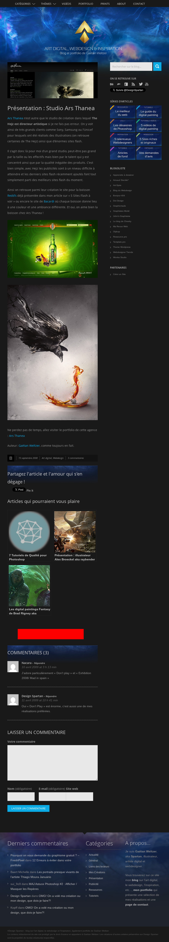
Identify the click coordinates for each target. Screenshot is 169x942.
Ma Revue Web (120, 226)
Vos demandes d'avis (150, 154)
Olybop (116, 231)
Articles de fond (124, 154)
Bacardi (49, 201)
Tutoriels (94, 895)
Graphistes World (121, 211)
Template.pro (119, 242)
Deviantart (119, 84)
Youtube (147, 84)
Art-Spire (117, 185)
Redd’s (11, 196)
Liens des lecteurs (99, 866)
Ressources (95, 889)
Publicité (94, 884)
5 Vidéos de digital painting (150, 126)
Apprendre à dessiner (123, 175)
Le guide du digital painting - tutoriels (150, 112)
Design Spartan (32, 696)
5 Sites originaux (150, 140)
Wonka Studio (120, 257)
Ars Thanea (15, 118)
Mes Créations (97, 872)
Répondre (39, 663)
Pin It (30, 490)
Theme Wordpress (121, 247)
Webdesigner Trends (123, 252)
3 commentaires (76, 457)
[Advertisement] (51, 634)
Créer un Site (119, 274)
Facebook (126, 84)
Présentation (96, 878)
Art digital (47, 457)
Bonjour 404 (119, 195)
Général (93, 860)
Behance (112, 84)
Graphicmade (119, 206)
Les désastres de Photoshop (124, 126)
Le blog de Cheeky (122, 221)
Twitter (141, 84)
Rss (134, 84)
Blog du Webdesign (122, 190)
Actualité (94, 854)
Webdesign (58, 457)
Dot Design (118, 201)
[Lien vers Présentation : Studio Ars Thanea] (52, 80)
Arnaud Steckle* (121, 180)
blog (135, 880)
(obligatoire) (19, 789)
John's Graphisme (121, 216)
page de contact (136, 904)
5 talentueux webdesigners (124, 140)
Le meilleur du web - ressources (124, 112)
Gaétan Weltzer (29, 446)
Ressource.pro (120, 237)
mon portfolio (143, 890)
